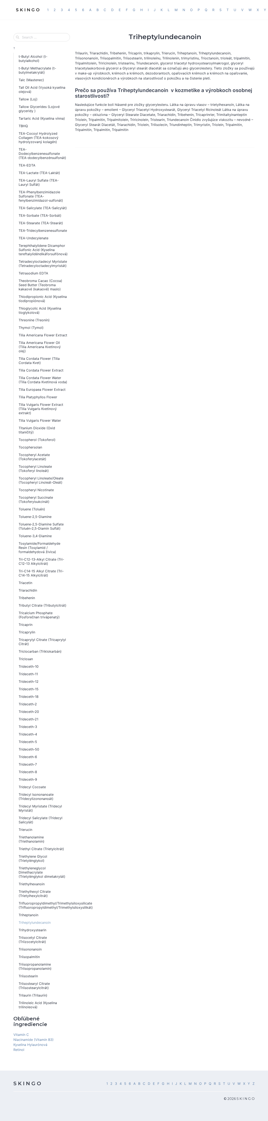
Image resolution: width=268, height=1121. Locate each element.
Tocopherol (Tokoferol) (37, 440)
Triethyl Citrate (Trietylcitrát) (41, 849)
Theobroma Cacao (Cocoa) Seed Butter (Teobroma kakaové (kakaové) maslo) (40, 285)
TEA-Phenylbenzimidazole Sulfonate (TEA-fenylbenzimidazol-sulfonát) (41, 196)
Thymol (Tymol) (31, 327)
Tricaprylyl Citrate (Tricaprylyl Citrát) (42, 642)
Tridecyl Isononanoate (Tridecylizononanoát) (36, 796)
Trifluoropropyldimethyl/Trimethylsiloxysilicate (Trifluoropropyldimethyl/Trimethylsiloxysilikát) (44, 905)
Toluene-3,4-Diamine (35, 536)
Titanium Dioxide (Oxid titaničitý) (37, 430)
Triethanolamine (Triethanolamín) (31, 839)
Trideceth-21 (28, 719)
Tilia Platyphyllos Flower (38, 397)
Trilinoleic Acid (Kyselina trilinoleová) (38, 1005)
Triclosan (26, 659)
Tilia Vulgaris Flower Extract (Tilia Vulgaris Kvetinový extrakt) (41, 408)
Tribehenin (27, 598)
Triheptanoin (28, 915)
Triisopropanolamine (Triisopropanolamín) (35, 966)
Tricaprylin (27, 632)
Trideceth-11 (28, 674)
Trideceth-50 (29, 749)
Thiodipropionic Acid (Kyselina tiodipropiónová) (43, 299)
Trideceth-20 (29, 712)
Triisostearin (28, 976)
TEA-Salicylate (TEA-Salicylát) (43, 208)
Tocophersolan (30, 447)
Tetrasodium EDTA (33, 273)
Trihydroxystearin (32, 930)
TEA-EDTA (27, 165)
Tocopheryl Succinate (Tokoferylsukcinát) (36, 499)
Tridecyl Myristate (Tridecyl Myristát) (40, 808)
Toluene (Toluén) (32, 509)
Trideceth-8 (28, 772)
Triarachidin (28, 590)
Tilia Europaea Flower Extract (42, 389)
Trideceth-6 (28, 757)
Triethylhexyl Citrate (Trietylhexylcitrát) (35, 893)
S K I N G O (27, 1083)
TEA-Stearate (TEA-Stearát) (41, 223)
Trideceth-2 (28, 704)
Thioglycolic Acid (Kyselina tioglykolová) (40, 310)
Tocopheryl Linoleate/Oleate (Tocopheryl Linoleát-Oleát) (41, 480)
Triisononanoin (30, 949)
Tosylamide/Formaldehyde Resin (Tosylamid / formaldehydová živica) (39, 547)
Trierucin (25, 830)
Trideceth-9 (28, 779)
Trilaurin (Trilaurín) (33, 995)
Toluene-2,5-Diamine (35, 517)
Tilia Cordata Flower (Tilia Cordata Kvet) (39, 360)
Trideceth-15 (29, 689)
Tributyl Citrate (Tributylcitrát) (42, 605)
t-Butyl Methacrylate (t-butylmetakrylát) (37, 70)
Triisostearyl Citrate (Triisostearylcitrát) (34, 985)
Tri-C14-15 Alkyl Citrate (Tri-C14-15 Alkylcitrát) (41, 573)
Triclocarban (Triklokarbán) (40, 651)
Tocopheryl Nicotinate (36, 490)
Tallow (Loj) (28, 99)
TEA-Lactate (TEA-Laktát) (39, 173)
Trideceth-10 (29, 666)
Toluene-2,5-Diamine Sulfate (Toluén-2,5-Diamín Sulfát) (41, 526)
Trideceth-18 (29, 696)
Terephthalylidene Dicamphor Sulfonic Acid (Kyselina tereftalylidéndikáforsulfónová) (43, 249)
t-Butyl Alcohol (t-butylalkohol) (33, 58)
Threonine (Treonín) (34, 320)
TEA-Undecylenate (33, 238)
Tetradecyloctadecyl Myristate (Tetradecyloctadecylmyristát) (43, 263)
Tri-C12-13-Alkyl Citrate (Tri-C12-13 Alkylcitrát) (41, 561)
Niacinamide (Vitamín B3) (33, 1040)
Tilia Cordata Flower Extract (41, 370)
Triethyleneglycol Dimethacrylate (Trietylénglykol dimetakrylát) (42, 872)
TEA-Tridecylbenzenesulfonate (43, 230)
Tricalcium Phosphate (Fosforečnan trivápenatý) (39, 615)
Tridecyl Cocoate (32, 787)
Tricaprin (25, 625)
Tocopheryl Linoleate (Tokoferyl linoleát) (35, 468)
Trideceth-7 (28, 764)
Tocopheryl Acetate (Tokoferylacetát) (34, 457)
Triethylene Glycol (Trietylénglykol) (33, 858)
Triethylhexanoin (32, 884)
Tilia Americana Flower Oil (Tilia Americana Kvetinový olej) (40, 347)
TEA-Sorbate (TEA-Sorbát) (40, 215)
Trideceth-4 (28, 734)
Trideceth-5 (28, 742)
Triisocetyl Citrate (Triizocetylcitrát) (33, 939)
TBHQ (23, 126)
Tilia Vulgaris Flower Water (40, 420)
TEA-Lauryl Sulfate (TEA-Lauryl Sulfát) (39, 182)
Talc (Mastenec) (31, 80)
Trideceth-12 (29, 681)
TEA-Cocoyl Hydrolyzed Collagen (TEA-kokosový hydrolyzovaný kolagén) (38, 137)
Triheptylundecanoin (35, 922)
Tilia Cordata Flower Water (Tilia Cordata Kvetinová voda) (43, 380)
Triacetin (25, 583)
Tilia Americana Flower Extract (43, 335)
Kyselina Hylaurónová (30, 1045)
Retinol (18, 1050)
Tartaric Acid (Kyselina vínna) (42, 118)
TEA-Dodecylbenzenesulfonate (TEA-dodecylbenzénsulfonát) (42, 153)
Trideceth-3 (28, 727)
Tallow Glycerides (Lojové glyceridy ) (39, 109)
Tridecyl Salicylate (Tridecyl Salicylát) (40, 820)
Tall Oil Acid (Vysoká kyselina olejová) (42, 89)
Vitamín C (21, 1035)
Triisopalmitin (29, 957)
